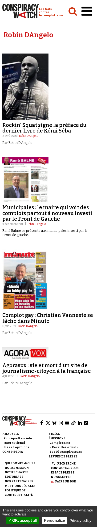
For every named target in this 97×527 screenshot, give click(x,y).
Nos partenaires (19, 481)
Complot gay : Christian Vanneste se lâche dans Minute (47, 318)
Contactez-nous (65, 468)
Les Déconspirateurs (66, 451)
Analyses (10, 434)
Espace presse (62, 472)
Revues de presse (62, 456)
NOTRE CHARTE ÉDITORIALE (16, 474)
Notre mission (17, 467)
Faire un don (65, 481)
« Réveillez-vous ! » (64, 447)
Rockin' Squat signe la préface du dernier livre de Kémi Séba (44, 128)
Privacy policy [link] (80, 521)
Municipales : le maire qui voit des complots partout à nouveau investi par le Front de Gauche (47, 213)
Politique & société (18, 438)
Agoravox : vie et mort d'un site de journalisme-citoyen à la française (46, 368)
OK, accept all (24, 521)
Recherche (66, 463)
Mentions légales (20, 486)
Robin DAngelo (28, 135)
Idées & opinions (16, 447)
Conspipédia (12, 451)
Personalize (54, 521)
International (14, 442)
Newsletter (61, 477)
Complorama (60, 442)
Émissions (56, 438)
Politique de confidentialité (19, 493)
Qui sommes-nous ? (20, 463)
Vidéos (54, 434)
